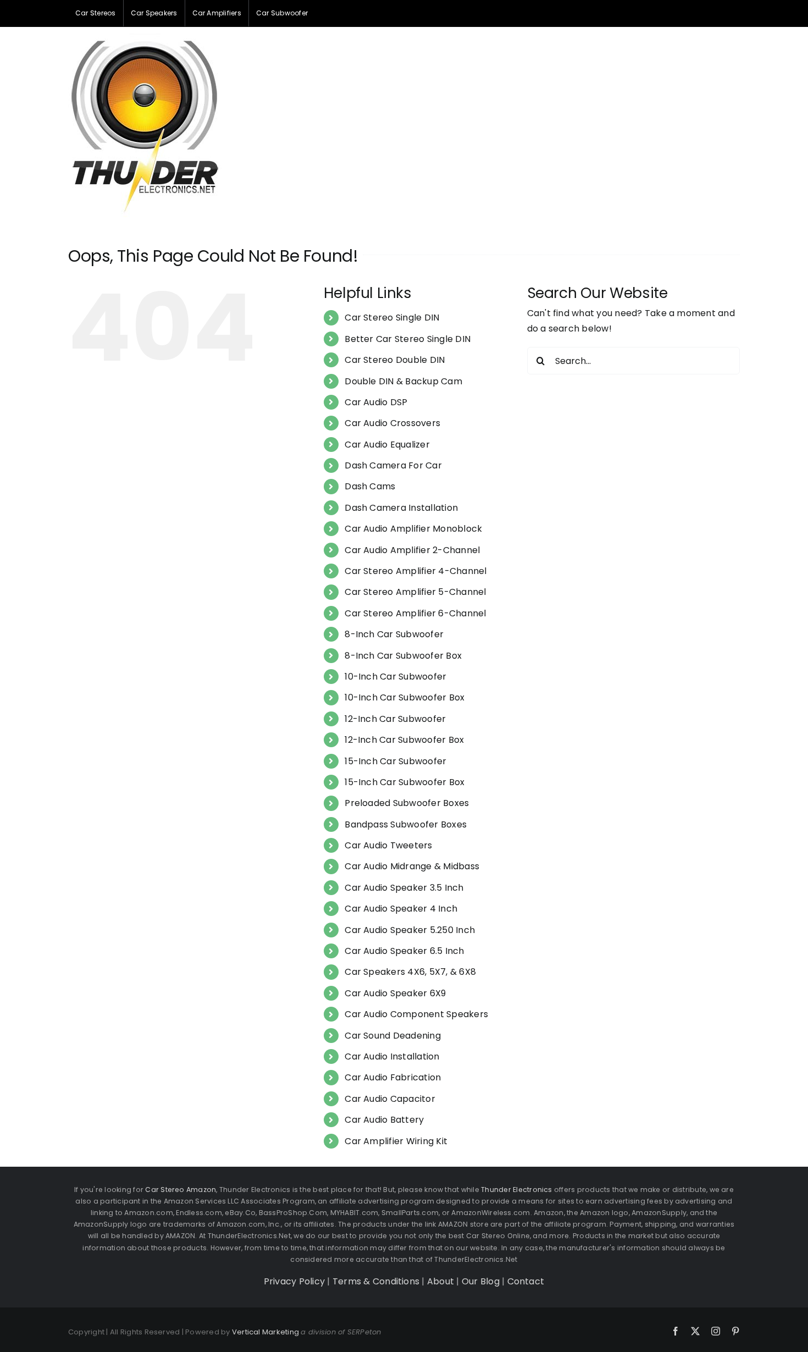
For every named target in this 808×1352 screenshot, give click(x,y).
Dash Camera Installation (401, 507)
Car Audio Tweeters (388, 845)
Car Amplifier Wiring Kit (396, 1141)
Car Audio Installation (392, 1056)
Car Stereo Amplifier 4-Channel (415, 571)
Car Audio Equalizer (387, 444)
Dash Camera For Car (393, 465)
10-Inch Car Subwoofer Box (404, 697)
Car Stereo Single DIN (392, 317)
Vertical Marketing (265, 1332)
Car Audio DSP (376, 402)
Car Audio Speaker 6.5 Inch (404, 951)
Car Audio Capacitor (390, 1098)
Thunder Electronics (516, 1189)
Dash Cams (370, 486)
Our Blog (481, 1281)
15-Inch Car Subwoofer (395, 761)
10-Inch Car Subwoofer (395, 676)
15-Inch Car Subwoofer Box (404, 782)
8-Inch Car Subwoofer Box (403, 655)
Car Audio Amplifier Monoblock (413, 528)
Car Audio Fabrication (393, 1077)
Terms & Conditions (376, 1281)
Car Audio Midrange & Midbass (412, 866)
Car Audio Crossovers (392, 423)
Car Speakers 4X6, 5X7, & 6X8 (410, 971)
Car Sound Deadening (393, 1035)
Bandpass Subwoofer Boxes (406, 824)
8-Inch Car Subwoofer (394, 634)
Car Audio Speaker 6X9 (395, 993)
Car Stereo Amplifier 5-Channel (415, 592)
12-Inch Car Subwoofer (395, 719)
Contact (526, 1281)
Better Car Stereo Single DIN (408, 339)
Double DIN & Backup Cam (403, 381)
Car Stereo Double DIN (395, 360)
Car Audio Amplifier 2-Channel (412, 550)
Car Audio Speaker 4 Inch (401, 908)
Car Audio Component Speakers (416, 1014)
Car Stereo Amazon (180, 1189)
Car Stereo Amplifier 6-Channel (415, 613)
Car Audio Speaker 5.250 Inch (410, 930)
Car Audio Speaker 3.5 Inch (404, 887)
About (440, 1281)
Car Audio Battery (384, 1119)
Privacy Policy (294, 1281)
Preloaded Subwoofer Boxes (407, 803)
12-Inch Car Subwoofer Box (404, 739)
